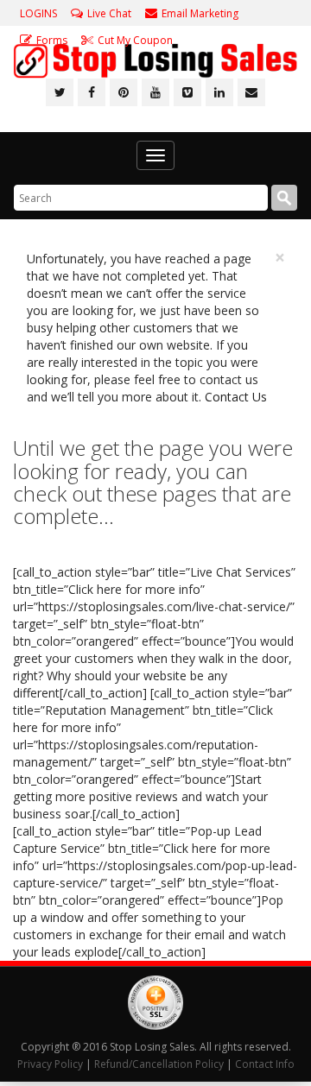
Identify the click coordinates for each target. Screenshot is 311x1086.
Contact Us (236, 396)
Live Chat (109, 13)
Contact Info (265, 1064)
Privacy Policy (50, 1064)
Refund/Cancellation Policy (159, 1064)
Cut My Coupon (135, 40)
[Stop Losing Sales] (155, 61)
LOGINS (38, 13)
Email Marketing (200, 13)
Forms (51, 40)
